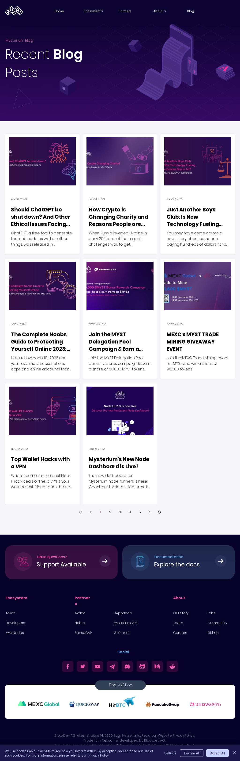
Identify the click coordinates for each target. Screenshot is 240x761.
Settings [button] (170, 753)
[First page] (80, 512)
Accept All (217, 753)
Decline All (191, 753)
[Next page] (149, 512)
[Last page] (159, 512)
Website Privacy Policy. (176, 735)
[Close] (234, 753)
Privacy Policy (98, 755)
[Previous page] (90, 512)
